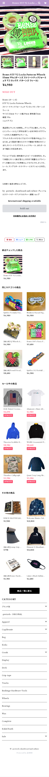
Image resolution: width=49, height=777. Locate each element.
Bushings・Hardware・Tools (14, 691)
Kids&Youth (7, 729)
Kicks (4, 645)
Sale (4, 736)
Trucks (5, 683)
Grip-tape (6, 675)
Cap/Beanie (7, 629)
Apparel (6, 622)
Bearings (6, 706)
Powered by (22, 753)
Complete (6, 721)
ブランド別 (6, 607)
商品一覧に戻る (24, 591)
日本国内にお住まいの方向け (24, 216)
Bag (4, 637)
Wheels (5, 698)
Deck (4, 668)
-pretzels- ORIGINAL (12, 614)
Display (5, 660)
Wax (4, 714)
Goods (5, 652)
